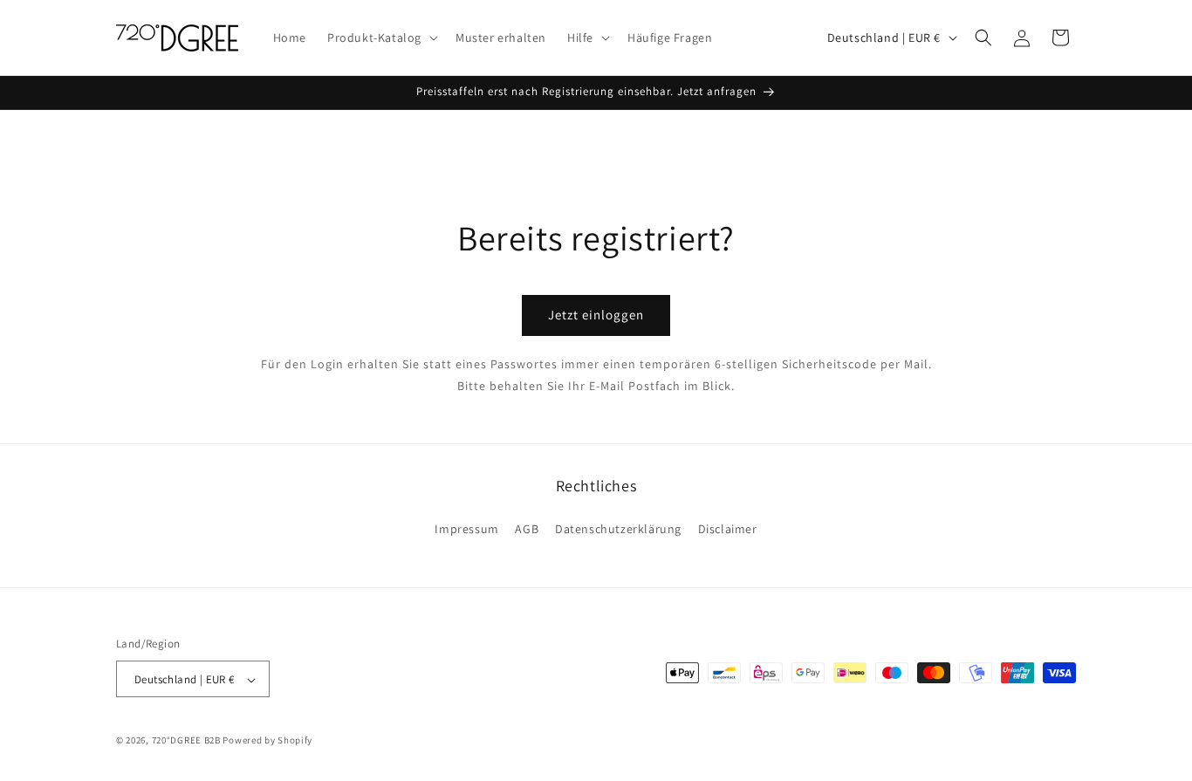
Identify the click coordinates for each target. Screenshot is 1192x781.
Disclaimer (727, 528)
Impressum (466, 528)
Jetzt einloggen (596, 315)
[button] (381, 37)
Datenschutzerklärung (618, 528)
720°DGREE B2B (186, 741)
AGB (526, 528)
